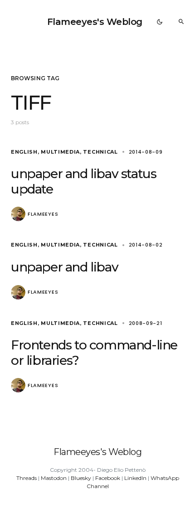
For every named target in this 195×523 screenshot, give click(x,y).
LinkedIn (135, 478)
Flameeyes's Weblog (94, 21)
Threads (26, 478)
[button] (159, 22)
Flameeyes (43, 214)
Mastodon (54, 478)
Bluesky (81, 478)
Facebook (107, 478)
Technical (100, 152)
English (24, 152)
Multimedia (60, 152)
